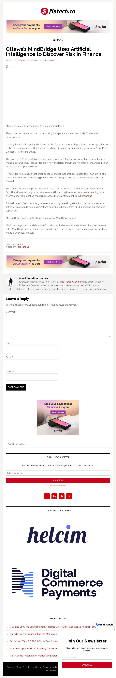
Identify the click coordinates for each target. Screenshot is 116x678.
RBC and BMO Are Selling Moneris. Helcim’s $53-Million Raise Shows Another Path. (53, 626)
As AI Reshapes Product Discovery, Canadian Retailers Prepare (42, 648)
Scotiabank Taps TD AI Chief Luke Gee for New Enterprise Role (43, 641)
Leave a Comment (47, 60)
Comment (12, 312)
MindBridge (86, 196)
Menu (60, 40)
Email (9, 357)
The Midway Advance (71, 281)
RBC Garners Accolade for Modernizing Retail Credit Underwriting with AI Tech (50, 655)
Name (9, 343)
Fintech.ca (58, 11)
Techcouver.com (53, 670)
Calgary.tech (48, 667)
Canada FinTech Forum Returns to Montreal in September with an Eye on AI (49, 634)
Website (10, 371)
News (19, 244)
